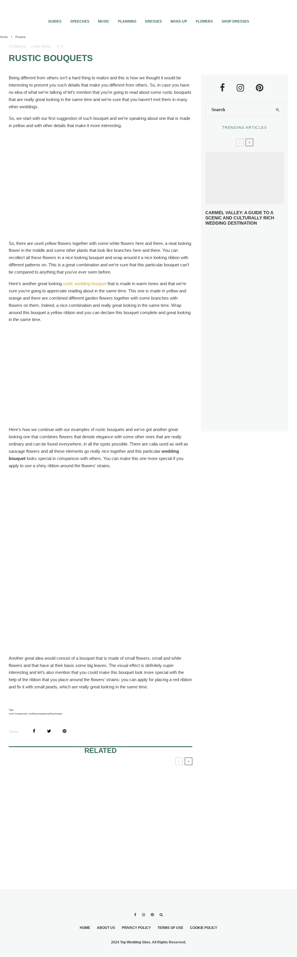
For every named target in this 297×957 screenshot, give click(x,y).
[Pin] (64, 731)
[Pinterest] (152, 914)
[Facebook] (135, 914)
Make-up (179, 21)
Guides (54, 21)
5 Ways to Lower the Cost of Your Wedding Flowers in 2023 (255, 416)
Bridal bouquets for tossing (35, 781)
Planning (127, 21)
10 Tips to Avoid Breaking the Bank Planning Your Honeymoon (253, 333)
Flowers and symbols (99, 778)
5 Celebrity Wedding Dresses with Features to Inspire (255, 306)
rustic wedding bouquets (34, 713)
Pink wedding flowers (161, 778)
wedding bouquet (54, 713)
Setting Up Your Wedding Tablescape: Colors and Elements (256, 387)
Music (103, 21)
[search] (278, 110)
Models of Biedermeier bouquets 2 (160, 823)
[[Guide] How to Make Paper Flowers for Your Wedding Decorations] (38, 834)
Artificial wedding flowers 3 (95, 823)
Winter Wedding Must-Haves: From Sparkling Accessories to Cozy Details (256, 277)
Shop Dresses (235, 21)
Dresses (153, 21)
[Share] (34, 731)
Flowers (204, 21)
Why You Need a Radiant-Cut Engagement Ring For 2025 (252, 244)
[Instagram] (143, 914)
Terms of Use (170, 928)
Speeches (79, 21)
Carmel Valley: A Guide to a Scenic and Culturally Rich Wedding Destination (239, 218)
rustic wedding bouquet (84, 283)
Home (85, 928)
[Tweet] (49, 731)
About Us (106, 928)
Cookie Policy (203, 928)
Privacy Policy (136, 928)
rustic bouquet (15, 713)
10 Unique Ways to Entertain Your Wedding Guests (252, 360)
